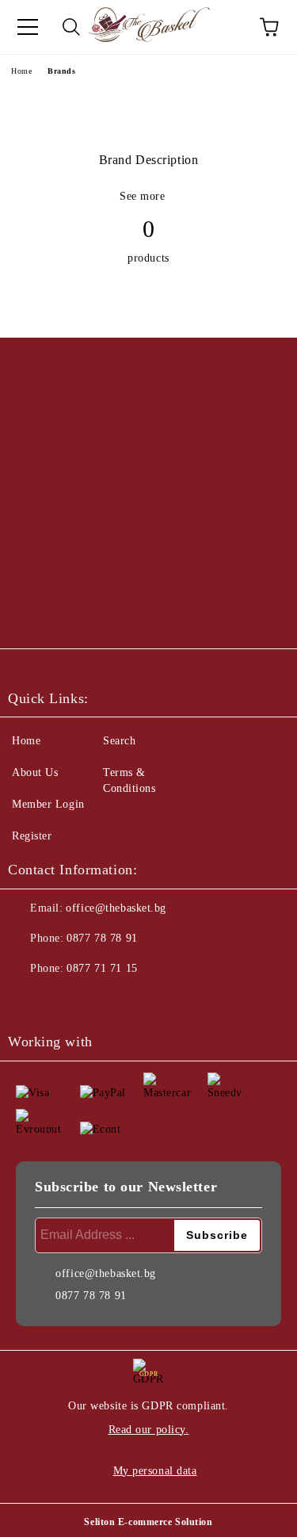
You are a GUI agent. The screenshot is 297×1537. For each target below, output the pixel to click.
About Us (35, 772)
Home (21, 71)
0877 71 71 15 (102, 968)
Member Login (48, 804)
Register (31, 836)
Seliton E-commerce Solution (148, 1521)
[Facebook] (28, 1000)
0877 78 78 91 (102, 938)
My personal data (155, 1471)
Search (119, 741)
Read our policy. (149, 1430)
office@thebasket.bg (116, 908)
